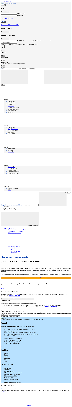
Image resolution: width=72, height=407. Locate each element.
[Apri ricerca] (57, 77)
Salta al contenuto (6, 1)
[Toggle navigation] (14, 77)
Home (68, 193)
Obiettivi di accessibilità (10, 376)
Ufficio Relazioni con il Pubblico (13, 373)
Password (20, 15)
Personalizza (4, 299)
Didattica (6, 206)
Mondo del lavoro (16, 251)
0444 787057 (10, 331)
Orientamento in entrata (14, 233)
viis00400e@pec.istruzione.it (23, 334)
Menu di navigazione (33, 225)
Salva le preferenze (14, 316)
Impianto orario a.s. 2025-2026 (16, 231)
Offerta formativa (9, 208)
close (2, 84)
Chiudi (3, 50)
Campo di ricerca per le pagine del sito (11, 205)
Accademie (14, 248)
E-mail (19, 40)
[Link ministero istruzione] (8, 3)
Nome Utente (21, 13)
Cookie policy (8, 368)
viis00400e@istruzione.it (22, 332)
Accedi (3, 4)
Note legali (7, 369)
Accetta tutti (27, 299)
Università (14, 252)
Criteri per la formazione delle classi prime (19, 230)
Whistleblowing (8, 377)
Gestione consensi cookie (11, 379)
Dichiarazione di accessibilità (12, 374)
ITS (12, 249)
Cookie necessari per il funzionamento (11, 311)
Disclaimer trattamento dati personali (11, 392)
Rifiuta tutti (15, 299)
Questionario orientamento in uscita (36, 278)
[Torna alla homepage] (36, 69)
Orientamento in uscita (14, 246)
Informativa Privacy (9, 371)
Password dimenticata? (7, 18)
